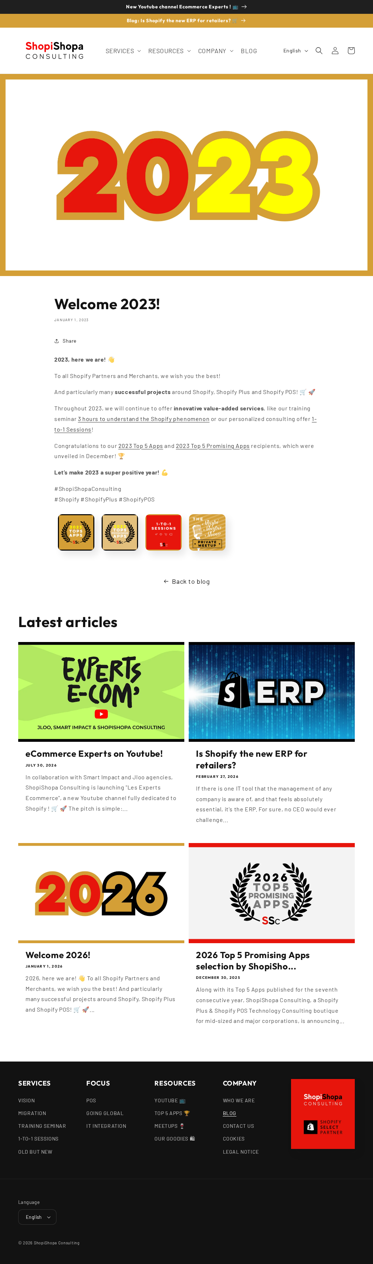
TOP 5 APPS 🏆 (172, 1113)
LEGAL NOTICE (241, 1152)
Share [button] (69, 341)
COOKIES (234, 1138)
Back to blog (191, 581)
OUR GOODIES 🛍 (174, 1138)
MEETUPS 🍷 (169, 1126)
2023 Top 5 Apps (140, 445)
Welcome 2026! (58, 954)
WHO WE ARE (239, 1100)
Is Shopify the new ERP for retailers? (252, 759)
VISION (26, 1100)
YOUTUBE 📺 (169, 1100)
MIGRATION (32, 1113)
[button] (122, 50)
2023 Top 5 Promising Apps (213, 445)
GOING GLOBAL (104, 1113)
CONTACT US (238, 1126)
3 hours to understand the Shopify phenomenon (143, 418)
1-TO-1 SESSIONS (38, 1138)
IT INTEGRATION (106, 1126)
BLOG (229, 1113)
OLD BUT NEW (35, 1152)
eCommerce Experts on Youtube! (94, 753)
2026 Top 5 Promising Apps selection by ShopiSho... (253, 960)
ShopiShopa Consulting (57, 1242)
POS (91, 1100)
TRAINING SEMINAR (42, 1126)
